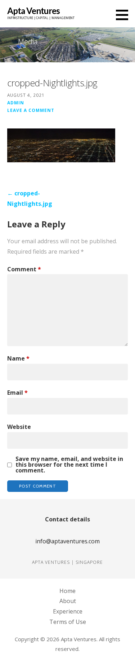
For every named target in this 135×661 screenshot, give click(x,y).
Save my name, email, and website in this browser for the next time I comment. (69, 464)
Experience (67, 611)
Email (17, 393)
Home (67, 591)
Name (18, 358)
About (67, 601)
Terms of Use (67, 622)
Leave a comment (30, 110)
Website (19, 427)
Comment (24, 269)
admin (15, 102)
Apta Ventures (33, 10)
